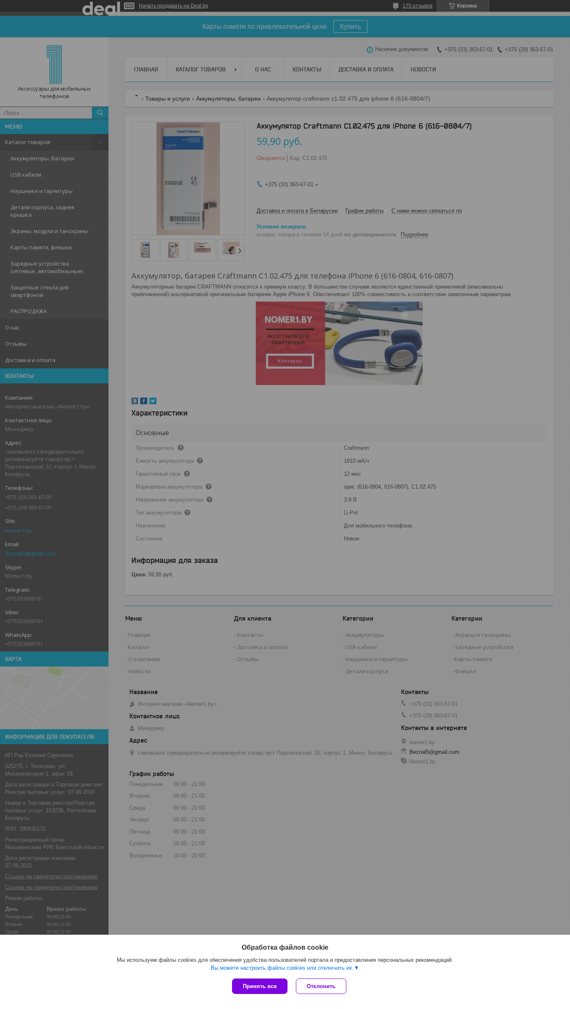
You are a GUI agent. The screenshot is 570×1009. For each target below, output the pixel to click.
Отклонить (321, 986)
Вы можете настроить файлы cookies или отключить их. (282, 968)
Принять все (260, 986)
